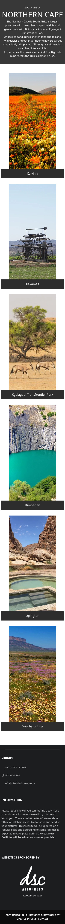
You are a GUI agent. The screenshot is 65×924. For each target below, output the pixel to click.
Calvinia (32, 173)
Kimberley (32, 505)
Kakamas (32, 284)
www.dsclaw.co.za (32, 895)
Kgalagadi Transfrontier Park (32, 395)
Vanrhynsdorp (32, 726)
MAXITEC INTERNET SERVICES (32, 918)
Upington (32, 616)
